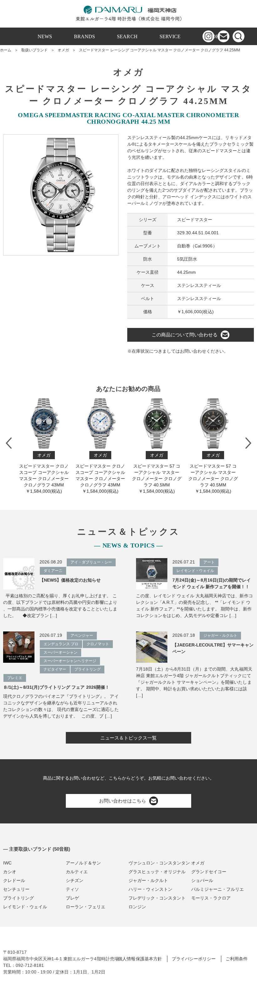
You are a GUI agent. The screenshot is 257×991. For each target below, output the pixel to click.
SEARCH (127, 36)
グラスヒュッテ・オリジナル (157, 871)
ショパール (202, 880)
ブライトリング (18, 897)
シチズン (74, 880)
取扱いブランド (34, 50)
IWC (7, 862)
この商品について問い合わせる (185, 334)
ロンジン (137, 906)
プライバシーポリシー (194, 958)
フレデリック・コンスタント (157, 897)
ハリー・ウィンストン (150, 889)
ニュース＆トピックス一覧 (128, 737)
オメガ (63, 50)
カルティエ (77, 871)
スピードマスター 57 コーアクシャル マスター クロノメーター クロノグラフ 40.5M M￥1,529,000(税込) (221, 473)
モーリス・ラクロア (211, 897)
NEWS (45, 36)
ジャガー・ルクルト (148, 880)
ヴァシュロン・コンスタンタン (159, 862)
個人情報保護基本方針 (140, 958)
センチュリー (16, 889)
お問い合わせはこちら (122, 800)
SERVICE (170, 36)
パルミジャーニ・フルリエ (217, 889)
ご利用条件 (237, 958)
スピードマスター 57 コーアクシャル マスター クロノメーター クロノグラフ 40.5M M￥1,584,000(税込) (108, 473)
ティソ (72, 889)
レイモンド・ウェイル (25, 906)
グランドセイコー (208, 871)
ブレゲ (72, 897)
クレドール (14, 880)
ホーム (5, 50)
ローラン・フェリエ (85, 906)
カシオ (9, 871)
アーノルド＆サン (83, 862)
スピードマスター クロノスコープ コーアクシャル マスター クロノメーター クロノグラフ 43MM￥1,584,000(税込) (51, 473)
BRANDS (84, 36)
